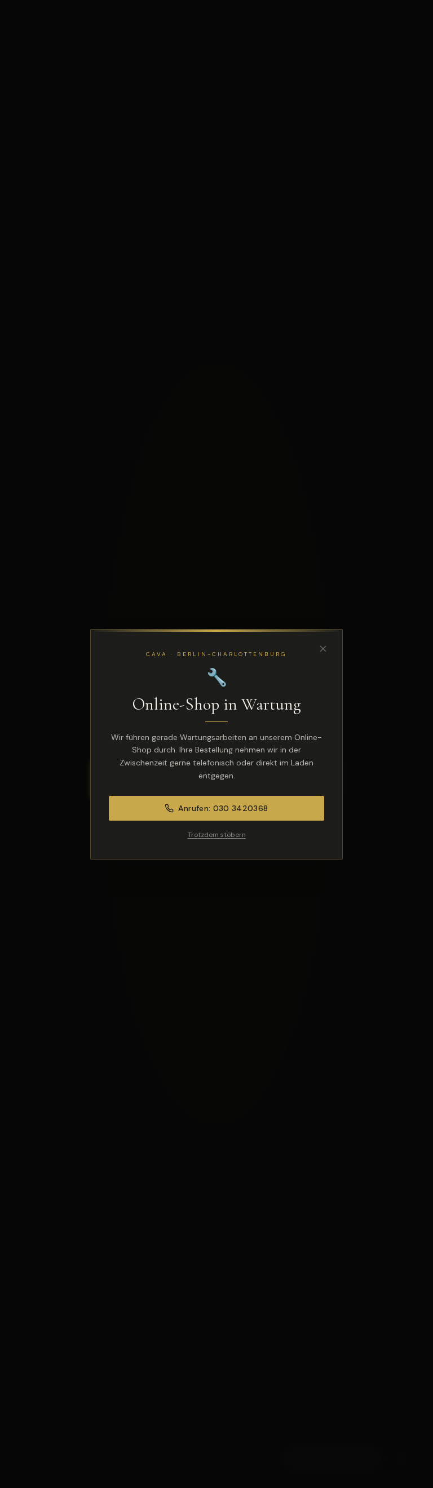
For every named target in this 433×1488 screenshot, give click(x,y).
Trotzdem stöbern (217, 834)
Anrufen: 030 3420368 (223, 808)
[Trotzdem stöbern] (323, 648)
